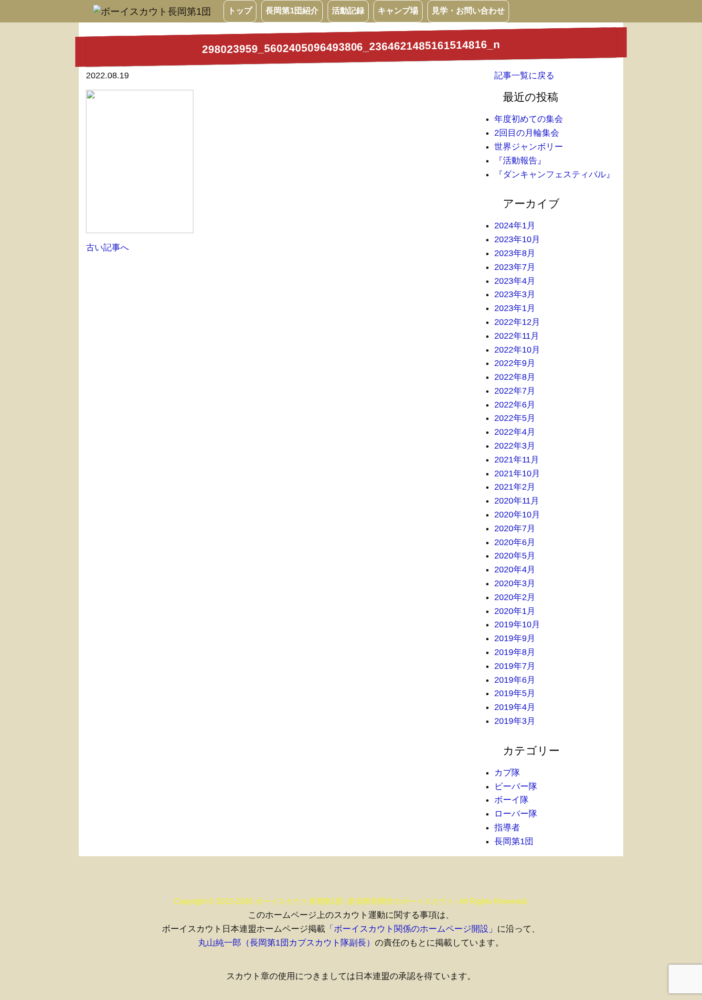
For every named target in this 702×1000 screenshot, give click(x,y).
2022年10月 (517, 350)
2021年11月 (516, 459)
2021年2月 (514, 487)
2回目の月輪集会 (526, 133)
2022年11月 (516, 336)
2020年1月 (514, 611)
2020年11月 (516, 500)
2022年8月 (514, 377)
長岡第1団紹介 (292, 10)
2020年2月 (514, 597)
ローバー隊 (515, 813)
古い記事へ (107, 247)
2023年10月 (517, 239)
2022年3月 (514, 446)
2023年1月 (514, 308)
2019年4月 (514, 707)
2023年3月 (514, 294)
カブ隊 (507, 772)
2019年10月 (517, 624)
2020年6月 (514, 542)
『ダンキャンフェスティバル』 (554, 174)
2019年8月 (514, 652)
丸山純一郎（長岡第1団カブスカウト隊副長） (286, 942)
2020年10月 (517, 514)
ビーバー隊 (515, 786)
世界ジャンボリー (528, 146)
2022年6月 (514, 404)
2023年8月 (514, 253)
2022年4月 (514, 432)
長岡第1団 (513, 841)
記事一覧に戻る (524, 75)
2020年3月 (514, 583)
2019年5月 (514, 693)
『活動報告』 (520, 160)
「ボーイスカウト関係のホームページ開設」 (411, 929)
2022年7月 (514, 391)
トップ (240, 10)
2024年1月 (514, 225)
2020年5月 (514, 555)
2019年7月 (514, 666)
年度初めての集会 (528, 119)
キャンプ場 (398, 10)
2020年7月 (514, 528)
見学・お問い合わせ (468, 10)
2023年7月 (514, 267)
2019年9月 (514, 638)
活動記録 (348, 10)
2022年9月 (514, 363)
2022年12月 (517, 322)
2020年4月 (514, 569)
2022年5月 (514, 418)
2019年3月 (514, 721)
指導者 (507, 827)
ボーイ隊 (511, 800)
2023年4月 (514, 281)
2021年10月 (517, 473)
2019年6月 (514, 680)
